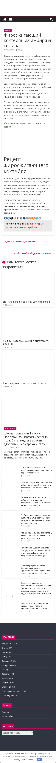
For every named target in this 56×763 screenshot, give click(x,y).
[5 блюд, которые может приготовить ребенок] (28, 312)
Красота (5, 674)
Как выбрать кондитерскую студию (25, 383)
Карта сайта (7, 716)
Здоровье (6, 661)
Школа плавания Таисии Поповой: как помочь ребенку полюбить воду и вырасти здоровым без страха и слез (26, 438)
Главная (5, 712)
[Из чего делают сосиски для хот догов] (28, 273)
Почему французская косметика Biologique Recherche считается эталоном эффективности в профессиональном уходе (35, 551)
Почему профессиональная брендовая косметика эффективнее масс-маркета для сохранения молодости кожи (35, 569)
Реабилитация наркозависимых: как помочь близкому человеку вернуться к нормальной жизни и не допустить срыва (36, 519)
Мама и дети (10, 428)
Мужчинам (7, 687)
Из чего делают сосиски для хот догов (26, 301)
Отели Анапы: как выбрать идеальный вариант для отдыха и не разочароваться (36, 470)
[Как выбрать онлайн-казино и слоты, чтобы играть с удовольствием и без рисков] (10, 602)
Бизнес (5, 648)
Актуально (6, 643)
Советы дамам (8, 695)
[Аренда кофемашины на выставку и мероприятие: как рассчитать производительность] (10, 531)
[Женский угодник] (5, 19)
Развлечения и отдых (11, 691)
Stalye (20, 50)
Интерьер (6, 665)
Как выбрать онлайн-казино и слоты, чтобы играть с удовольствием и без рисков (34, 606)
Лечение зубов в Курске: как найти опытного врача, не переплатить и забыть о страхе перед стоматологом (35, 501)
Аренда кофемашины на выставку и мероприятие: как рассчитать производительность (36, 535)
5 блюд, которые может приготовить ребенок (26, 342)
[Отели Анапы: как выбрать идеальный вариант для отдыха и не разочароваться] (10, 466)
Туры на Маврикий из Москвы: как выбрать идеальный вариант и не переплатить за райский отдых (36, 485)
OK (39, 759)
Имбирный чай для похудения (34, 253)
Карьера (5, 669)
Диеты (7, 30)
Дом (4, 656)
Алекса (20, 447)
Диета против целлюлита (19, 241)
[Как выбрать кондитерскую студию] (28, 354)
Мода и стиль (8, 682)
